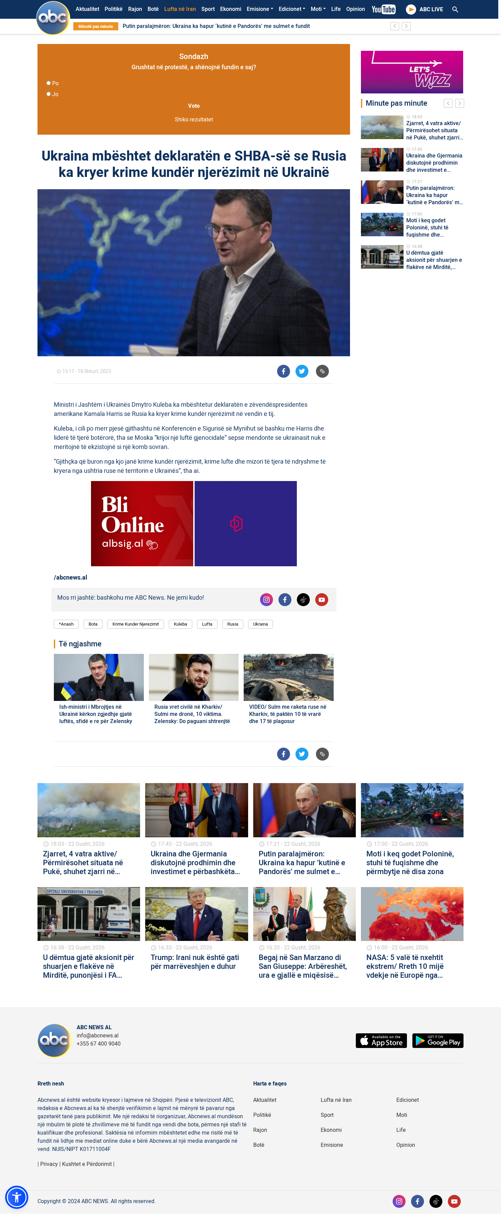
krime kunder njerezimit (135, 624)
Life (336, 9)
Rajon (135, 9)
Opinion (355, 9)
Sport (208, 9)
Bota (93, 624)
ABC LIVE (431, 9)
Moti (316, 9)
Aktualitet (87, 9)
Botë (153, 9)
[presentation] (449, 104)
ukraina (260, 624)
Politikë (114, 9)
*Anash (66, 624)
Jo (55, 94)
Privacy (49, 1164)
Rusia (232, 624)
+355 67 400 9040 (99, 1044)
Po (55, 83)
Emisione (258, 9)
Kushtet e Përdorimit (87, 1164)
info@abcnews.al (98, 1036)
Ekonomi (230, 9)
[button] (17, 1197)
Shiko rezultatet (194, 120)
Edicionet (290, 9)
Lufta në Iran (180, 9)
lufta (207, 624)
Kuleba (180, 624)
